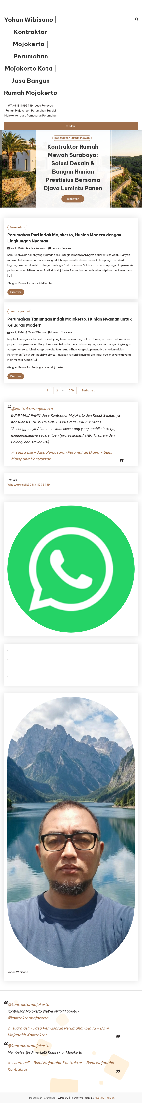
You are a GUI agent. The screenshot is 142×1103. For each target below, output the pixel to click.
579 (71, 390)
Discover (71, 199)
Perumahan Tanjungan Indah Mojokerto (40, 367)
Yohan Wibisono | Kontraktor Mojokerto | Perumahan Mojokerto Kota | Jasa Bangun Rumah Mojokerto (30, 56)
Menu (72, 126)
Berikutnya (88, 390)
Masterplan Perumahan (42, 1098)
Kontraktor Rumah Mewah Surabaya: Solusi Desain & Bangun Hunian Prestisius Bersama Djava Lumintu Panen (71, 167)
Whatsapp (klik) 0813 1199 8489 (28, 484)
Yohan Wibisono (37, 248)
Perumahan (17, 227)
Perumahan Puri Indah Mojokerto (36, 283)
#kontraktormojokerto (28, 1017)
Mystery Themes (104, 1097)
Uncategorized (19, 311)
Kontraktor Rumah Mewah (70, 138)
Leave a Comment (62, 248)
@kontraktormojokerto (32, 408)
